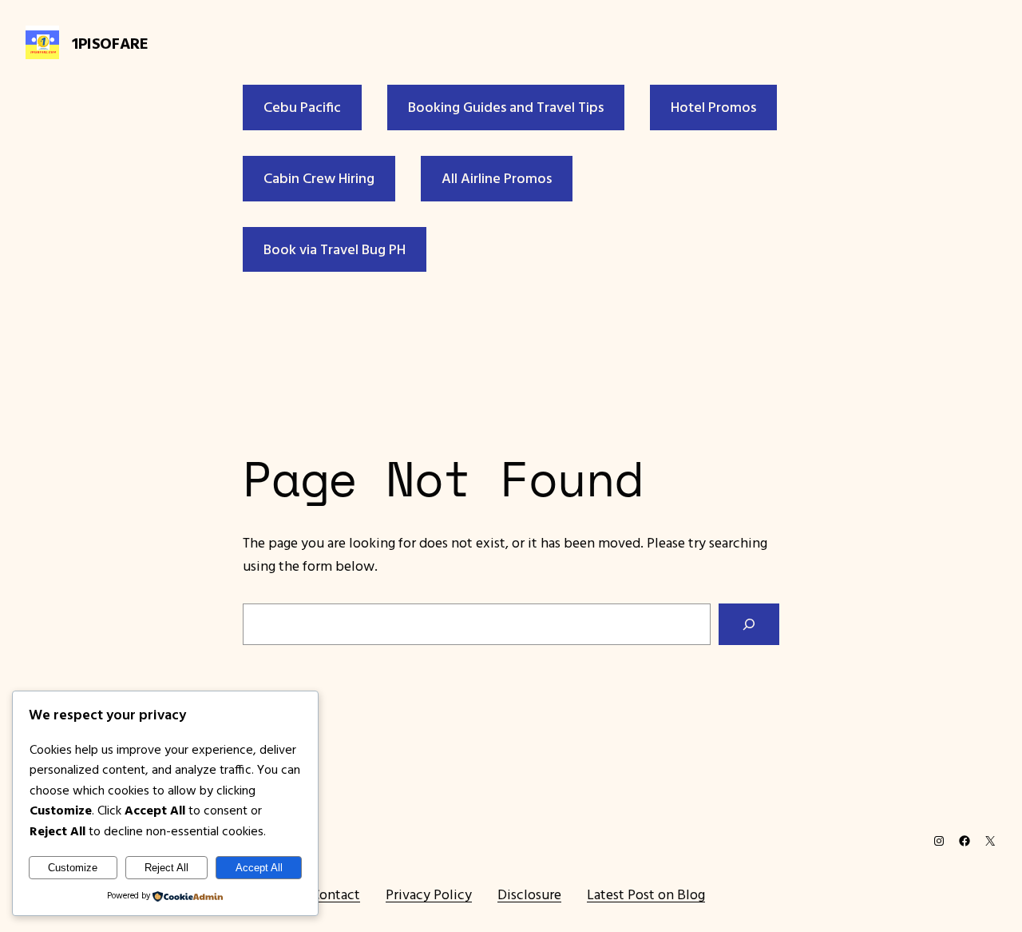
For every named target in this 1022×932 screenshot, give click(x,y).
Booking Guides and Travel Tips (506, 107)
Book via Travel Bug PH (334, 249)
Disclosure (529, 894)
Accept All (259, 868)
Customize (72, 868)
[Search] (749, 624)
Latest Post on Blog (646, 894)
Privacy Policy (429, 894)
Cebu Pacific (302, 107)
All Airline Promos (497, 178)
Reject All (166, 868)
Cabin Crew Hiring (318, 178)
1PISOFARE (110, 43)
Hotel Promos (713, 107)
